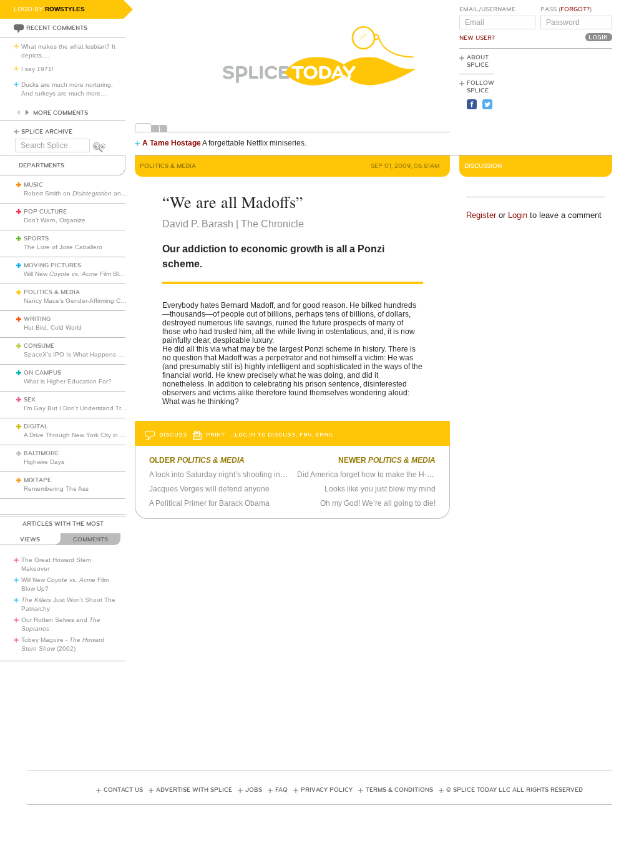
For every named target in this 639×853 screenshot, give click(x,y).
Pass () (566, 9)
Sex (30, 399)
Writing (37, 319)
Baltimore (41, 453)
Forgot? (575, 9)
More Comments (60, 113)
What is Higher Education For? (68, 381)
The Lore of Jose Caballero (63, 247)
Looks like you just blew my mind (380, 489)
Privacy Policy (327, 790)
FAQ (281, 790)
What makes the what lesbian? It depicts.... (68, 51)
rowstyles (65, 9)
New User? (477, 38)
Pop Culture (45, 211)
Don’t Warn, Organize (54, 220)
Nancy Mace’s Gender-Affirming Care (77, 300)
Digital (36, 426)
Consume (39, 346)
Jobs (253, 790)
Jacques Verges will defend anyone (209, 489)
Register (481, 215)
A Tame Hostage (171, 143)
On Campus (42, 373)
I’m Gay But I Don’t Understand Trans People (89, 408)
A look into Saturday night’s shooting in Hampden (232, 474)
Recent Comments (56, 28)
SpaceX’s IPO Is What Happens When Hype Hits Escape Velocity (118, 354)
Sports (36, 238)
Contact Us (123, 790)
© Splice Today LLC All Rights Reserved (514, 790)
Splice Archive (46, 132)
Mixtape (37, 480)
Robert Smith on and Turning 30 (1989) (101, 193)
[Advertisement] (556, 100)
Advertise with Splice (194, 790)
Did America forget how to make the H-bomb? (374, 474)
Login (517, 215)
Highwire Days (44, 461)
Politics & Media (52, 292)
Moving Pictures (52, 265)
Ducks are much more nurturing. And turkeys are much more (67, 89)
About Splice (478, 61)
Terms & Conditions (399, 790)
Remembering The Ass (56, 488)
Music (33, 185)
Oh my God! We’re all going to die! (378, 503)
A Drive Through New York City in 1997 (79, 434)
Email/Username (487, 9)
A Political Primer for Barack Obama (209, 503)
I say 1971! (37, 69)
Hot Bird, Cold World (53, 327)
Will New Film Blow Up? (82, 273)
